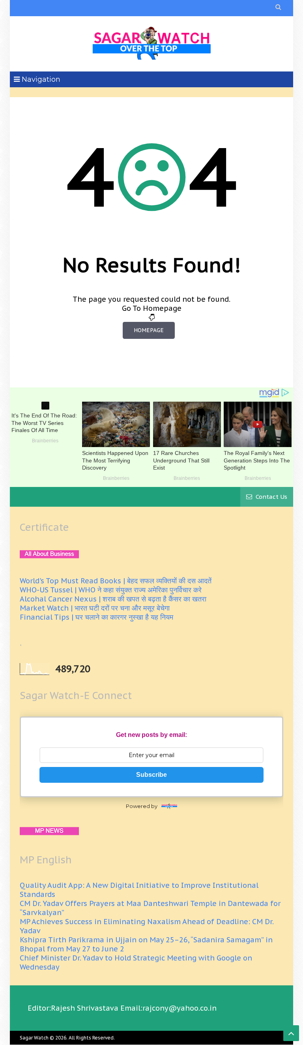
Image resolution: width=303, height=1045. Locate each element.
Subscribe (151, 774)
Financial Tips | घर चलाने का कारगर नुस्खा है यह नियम (96, 617)
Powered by (141, 806)
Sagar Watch (34, 1038)
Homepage (149, 330)
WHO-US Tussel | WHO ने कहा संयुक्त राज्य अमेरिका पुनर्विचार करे (111, 589)
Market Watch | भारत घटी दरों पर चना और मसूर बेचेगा (95, 608)
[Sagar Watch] (151, 42)
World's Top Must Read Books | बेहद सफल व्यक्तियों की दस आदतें (115, 580)
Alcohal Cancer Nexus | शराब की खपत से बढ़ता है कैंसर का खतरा (113, 598)
